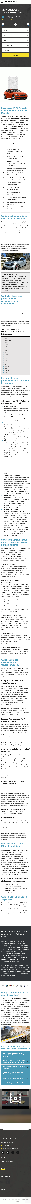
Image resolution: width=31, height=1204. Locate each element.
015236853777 (13, 17)
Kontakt (3, 1180)
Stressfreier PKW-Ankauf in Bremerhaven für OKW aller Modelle (14, 151)
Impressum (4, 1186)
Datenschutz (4, 1183)
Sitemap (3, 1189)
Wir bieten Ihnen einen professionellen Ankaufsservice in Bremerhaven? (16, 163)
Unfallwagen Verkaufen (7, 1161)
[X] (7, 1152)
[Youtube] (17, 1152)
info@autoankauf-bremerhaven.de (11, 1148)
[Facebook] (2, 1152)
